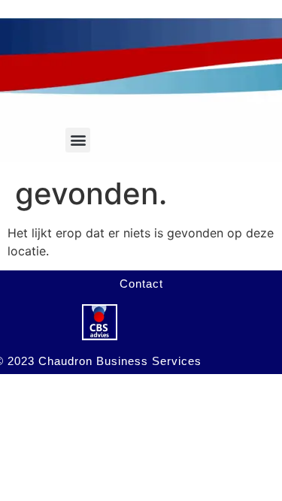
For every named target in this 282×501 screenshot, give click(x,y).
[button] (77, 140)
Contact (141, 283)
